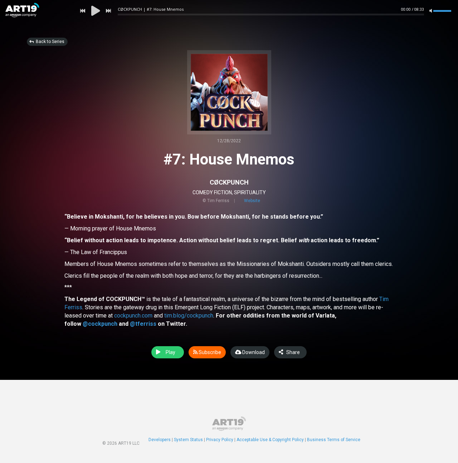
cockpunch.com (133, 315)
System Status (188, 439)
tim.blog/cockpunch (188, 315)
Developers (159, 439)
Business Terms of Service (333, 439)
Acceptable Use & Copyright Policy (270, 439)
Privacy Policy (219, 439)
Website (252, 200)
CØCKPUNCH (229, 182)
